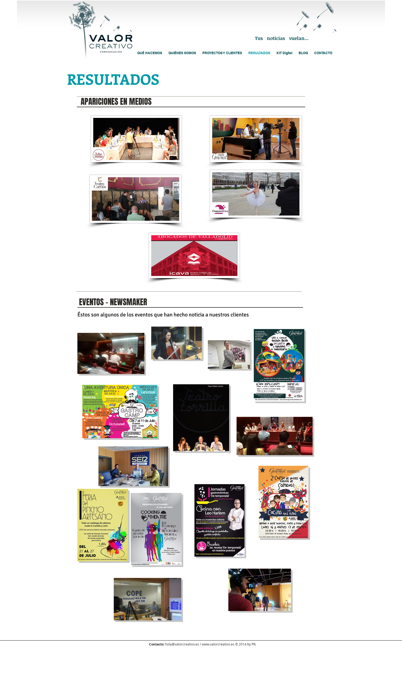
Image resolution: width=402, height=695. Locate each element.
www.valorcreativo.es (218, 644)
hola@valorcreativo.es (182, 644)
